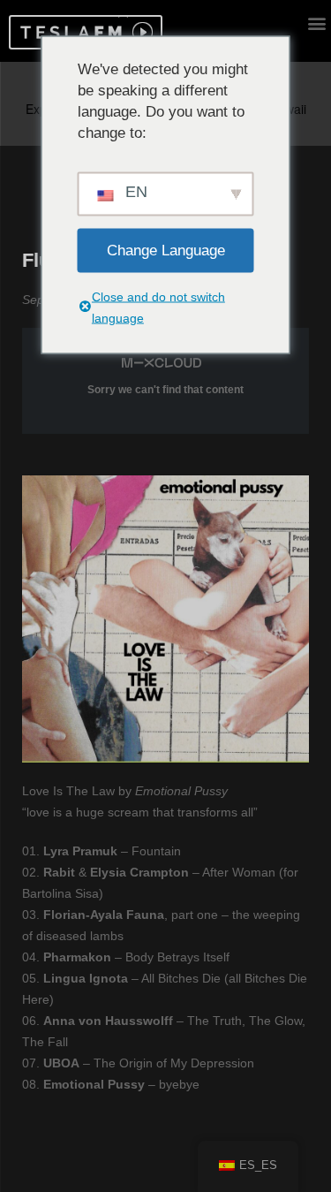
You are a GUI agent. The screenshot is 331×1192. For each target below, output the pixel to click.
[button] (68, 32)
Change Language (166, 249)
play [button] (140, 32)
